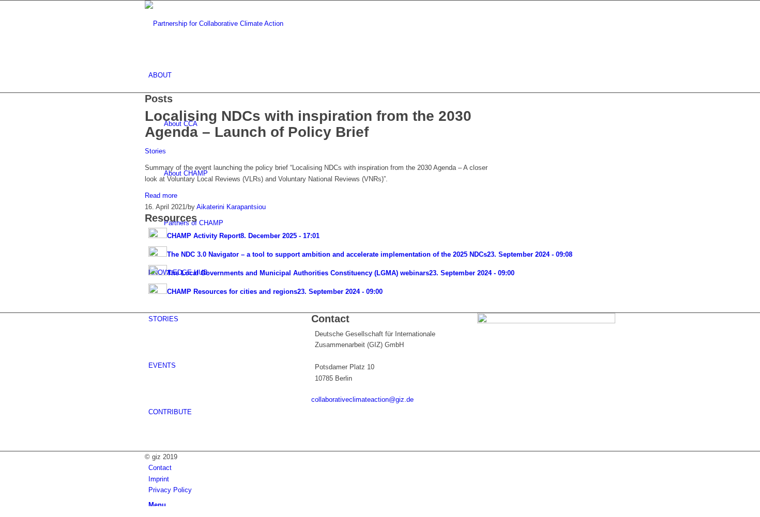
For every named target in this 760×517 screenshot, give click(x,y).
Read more (161, 195)
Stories (155, 151)
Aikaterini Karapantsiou (231, 207)
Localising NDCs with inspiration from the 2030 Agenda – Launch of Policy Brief (308, 124)
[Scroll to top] (2, 511)
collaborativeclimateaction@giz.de (362, 399)
